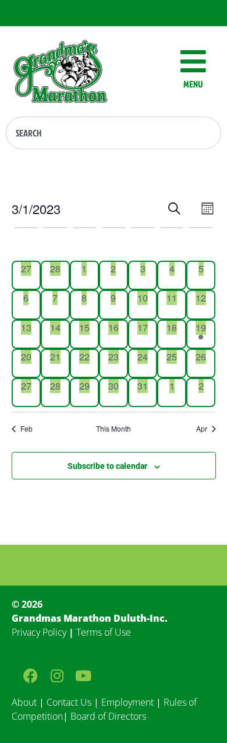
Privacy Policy (39, 632)
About (24, 702)
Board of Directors (107, 716)
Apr (201, 428)
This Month (113, 428)
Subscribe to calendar (107, 466)
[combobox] (113, 133)
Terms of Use (103, 632)
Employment (127, 702)
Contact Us (69, 702)
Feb (26, 428)
